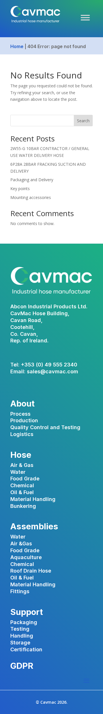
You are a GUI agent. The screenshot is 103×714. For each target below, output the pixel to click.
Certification (26, 649)
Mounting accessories (30, 197)
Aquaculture (26, 557)
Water (17, 472)
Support (26, 612)
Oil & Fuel (22, 492)
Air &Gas (21, 544)
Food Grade (24, 479)
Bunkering (23, 506)
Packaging (23, 622)
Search (83, 120)
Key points (20, 188)
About (22, 404)
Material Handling (33, 499)
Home (16, 46)
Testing (19, 629)
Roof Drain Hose (30, 571)
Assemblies (34, 526)
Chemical (22, 485)
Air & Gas (21, 465)
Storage (20, 643)
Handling (21, 636)
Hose (20, 455)
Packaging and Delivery (31, 179)
